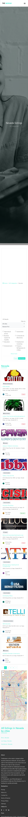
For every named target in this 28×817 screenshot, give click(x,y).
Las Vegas (8, 390)
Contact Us (4, 795)
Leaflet (13, 720)
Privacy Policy (4, 801)
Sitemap (3, 803)
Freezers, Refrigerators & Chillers (21, 348)
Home (5, 283)
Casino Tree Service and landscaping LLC (14, 416)
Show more (14, 353)
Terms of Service (5, 798)
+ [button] (3, 672)
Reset (15, 358)
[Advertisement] (14, 263)
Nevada (12, 390)
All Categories (13, 283)
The (7, 3)
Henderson (18, 448)
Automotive (20, 331)
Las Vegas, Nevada (6, 741)
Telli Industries (6, 624)
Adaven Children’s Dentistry (10, 446)
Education (7, 342)
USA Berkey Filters (8, 595)
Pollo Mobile (6, 386)
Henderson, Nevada (6, 744)
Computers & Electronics (20, 336)
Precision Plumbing (8, 505)
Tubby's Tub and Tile (8, 475)
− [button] (3, 675)
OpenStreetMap (19, 720)
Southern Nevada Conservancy (11, 653)
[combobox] (13, 323)
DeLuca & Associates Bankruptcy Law (13, 535)
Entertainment (8, 346)
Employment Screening (20, 343)
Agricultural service (7, 332)
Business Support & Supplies (7, 337)
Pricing (3, 789)
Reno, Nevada (5, 737)
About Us (3, 792)
